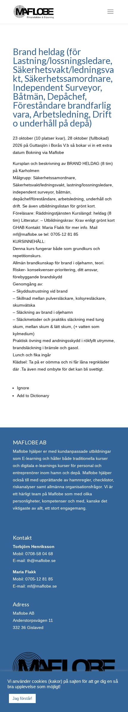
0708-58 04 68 (39, 553)
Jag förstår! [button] (22, 698)
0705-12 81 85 (39, 579)
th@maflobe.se (41, 560)
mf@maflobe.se (42, 586)
